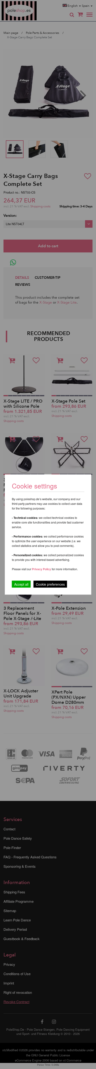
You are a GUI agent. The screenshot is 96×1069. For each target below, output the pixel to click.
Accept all (21, 584)
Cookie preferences (50, 584)
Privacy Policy (41, 569)
